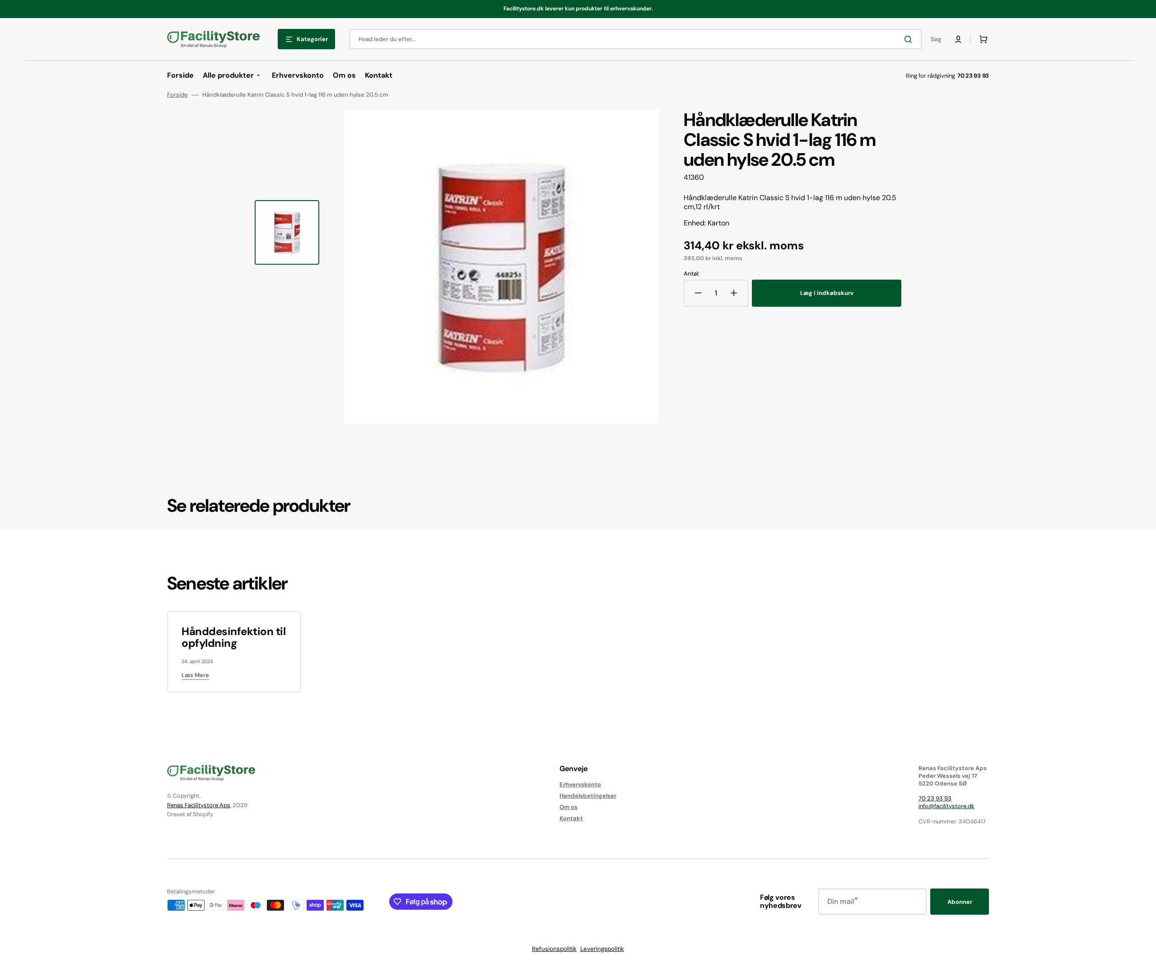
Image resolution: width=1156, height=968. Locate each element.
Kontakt (571, 818)
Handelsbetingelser (587, 796)
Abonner (959, 902)
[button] (958, 39)
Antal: (691, 273)
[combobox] (636, 39)
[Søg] (910, 39)
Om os (568, 807)
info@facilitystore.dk (946, 806)
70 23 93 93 (934, 798)
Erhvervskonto (580, 784)
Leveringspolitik (602, 949)
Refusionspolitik (554, 949)
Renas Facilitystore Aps (198, 805)
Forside (177, 94)
